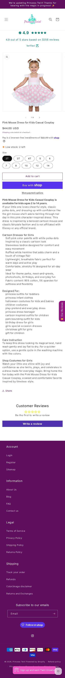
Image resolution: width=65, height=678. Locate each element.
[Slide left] (25, 117)
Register (11, 462)
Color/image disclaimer (19, 586)
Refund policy (54, 662)
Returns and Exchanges (19, 593)
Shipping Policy (15, 545)
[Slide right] (39, 117)
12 (37, 165)
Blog (8, 496)
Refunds (10, 579)
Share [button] (9, 390)
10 (26, 165)
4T (29, 158)
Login (9, 455)
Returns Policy (14, 552)
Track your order (15, 572)
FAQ (8, 503)
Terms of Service (15, 531)
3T (18, 158)
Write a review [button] (32, 423)
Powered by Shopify (35, 662)
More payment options (32, 193)
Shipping (6, 132)
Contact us (12, 510)
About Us (11, 489)
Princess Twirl (19, 662)
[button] (6, 19)
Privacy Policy (14, 538)
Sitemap (10, 469)
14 (48, 165)
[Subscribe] (54, 613)
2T (7, 158)
